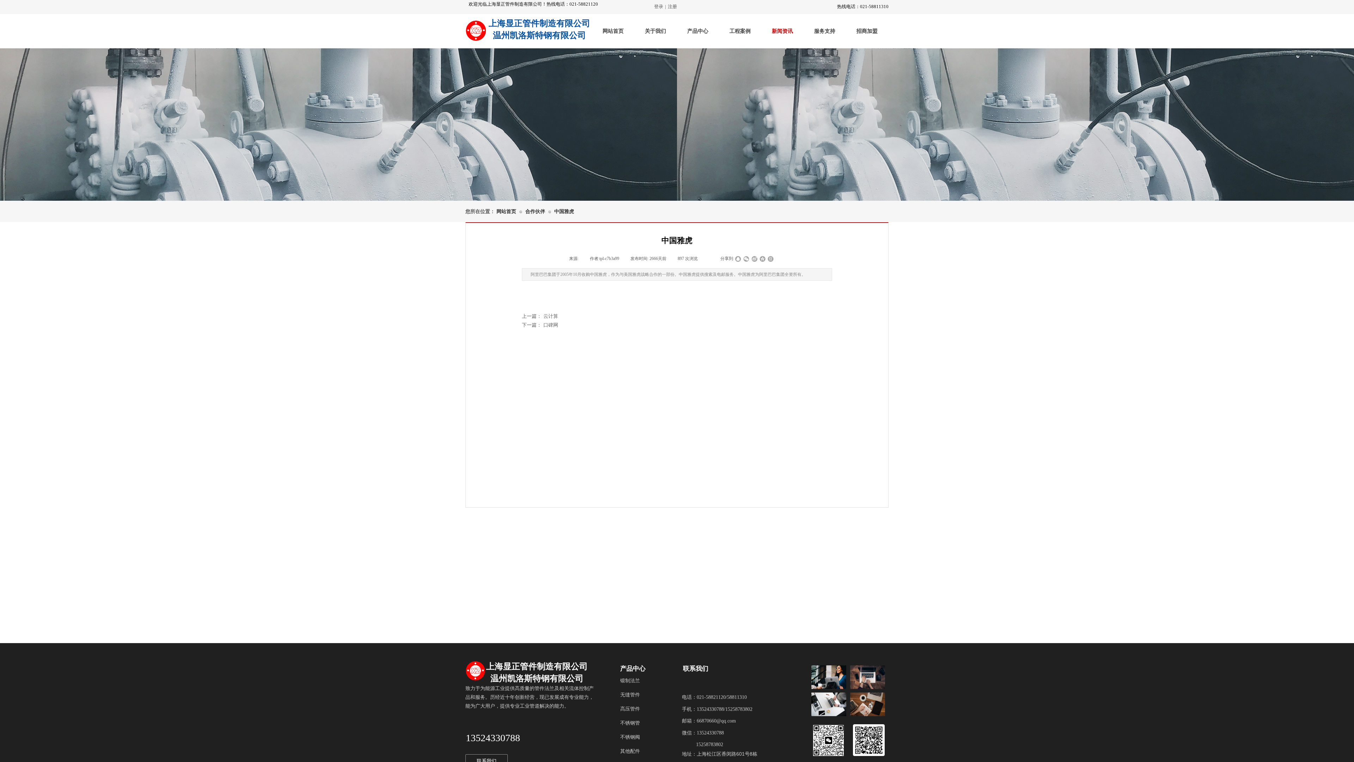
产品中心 (697, 31)
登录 (658, 6)
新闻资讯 (782, 31)
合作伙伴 (535, 211)
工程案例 (740, 31)
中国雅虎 (564, 211)
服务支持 (824, 31)
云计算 (540, 316)
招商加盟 (867, 31)
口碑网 (540, 325)
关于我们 (655, 31)
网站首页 (613, 31)
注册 (672, 6)
